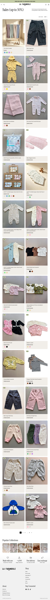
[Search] (4, 4)
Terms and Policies (44, 598)
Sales (26, 571)
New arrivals (27, 573)
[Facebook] (26, 589)
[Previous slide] (4, 33)
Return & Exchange (6, 595)
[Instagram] (28, 589)
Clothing (27, 577)
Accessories (27, 579)
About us (4, 589)
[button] (46, 17)
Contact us (4, 591)
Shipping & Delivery (6, 593)
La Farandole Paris (8, 598)
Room (26, 583)
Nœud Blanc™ (28, 575)
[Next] (31, 533)
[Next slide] (23, 33)
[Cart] (48, 4)
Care (26, 581)
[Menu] (1, 4)
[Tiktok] (30, 589)
